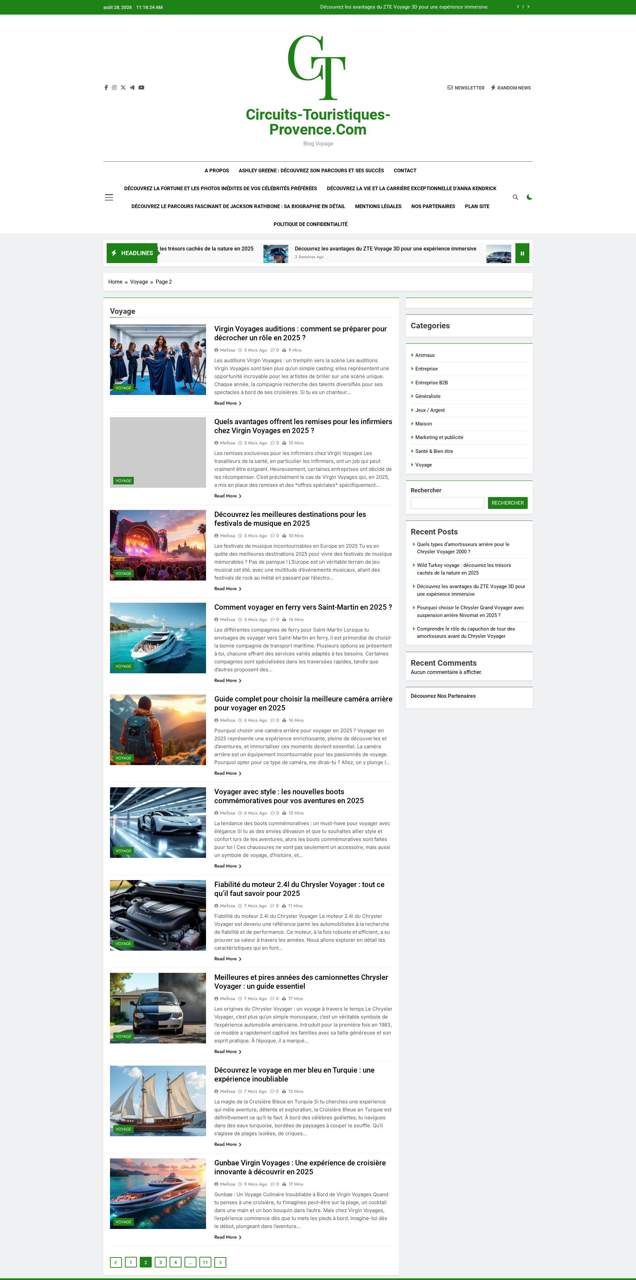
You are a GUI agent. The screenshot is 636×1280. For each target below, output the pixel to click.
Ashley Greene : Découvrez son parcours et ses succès (311, 171)
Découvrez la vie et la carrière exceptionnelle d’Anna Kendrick (412, 189)
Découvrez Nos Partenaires (443, 696)
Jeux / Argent (430, 410)
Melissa (227, 350)
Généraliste (428, 396)
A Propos (217, 171)
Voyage (124, 388)
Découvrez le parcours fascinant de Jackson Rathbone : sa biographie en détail (238, 206)
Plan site (477, 206)
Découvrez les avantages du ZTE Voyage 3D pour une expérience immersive (325, 249)
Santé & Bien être (434, 451)
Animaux (425, 355)
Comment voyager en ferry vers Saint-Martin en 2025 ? (303, 607)
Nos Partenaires (433, 206)
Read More (225, 403)
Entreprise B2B (431, 383)
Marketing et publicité (439, 437)
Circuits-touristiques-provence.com (318, 122)
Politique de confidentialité (310, 224)
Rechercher (426, 490)
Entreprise (426, 369)
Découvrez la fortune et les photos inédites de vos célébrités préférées (220, 189)
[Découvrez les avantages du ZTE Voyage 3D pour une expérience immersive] (215, 257)
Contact (405, 171)
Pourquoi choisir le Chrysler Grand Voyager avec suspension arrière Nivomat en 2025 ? (392, 7)
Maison (423, 424)
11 (205, 1262)
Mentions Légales (378, 206)
